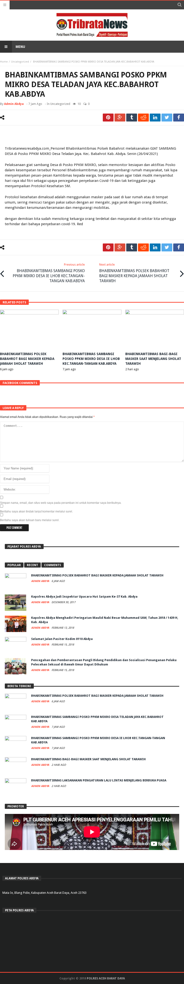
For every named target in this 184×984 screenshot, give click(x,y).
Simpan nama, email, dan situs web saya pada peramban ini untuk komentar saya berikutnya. (60, 503)
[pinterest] (108, 117)
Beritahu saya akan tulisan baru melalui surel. (29, 520)
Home (4, 61)
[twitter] (166, 117)
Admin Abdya (14, 104)
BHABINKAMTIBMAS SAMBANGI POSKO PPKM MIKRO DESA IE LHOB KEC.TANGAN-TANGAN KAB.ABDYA (49, 273)
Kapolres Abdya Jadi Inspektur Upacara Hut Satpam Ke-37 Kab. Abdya (84, 596)
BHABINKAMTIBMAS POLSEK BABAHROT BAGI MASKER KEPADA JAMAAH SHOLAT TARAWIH (134, 273)
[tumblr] (131, 117)
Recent (32, 565)
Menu (20, 47)
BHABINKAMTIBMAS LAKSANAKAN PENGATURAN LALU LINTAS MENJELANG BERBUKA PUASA (98, 780)
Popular (14, 565)
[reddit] (143, 117)
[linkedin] (155, 117)
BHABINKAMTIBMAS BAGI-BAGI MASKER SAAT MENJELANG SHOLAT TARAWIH (153, 358)
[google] (120, 117)
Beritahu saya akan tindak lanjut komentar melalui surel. (36, 511)
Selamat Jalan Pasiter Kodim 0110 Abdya (62, 639)
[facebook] (178, 117)
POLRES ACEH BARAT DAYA (106, 978)
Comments (52, 565)
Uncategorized (20, 61)
